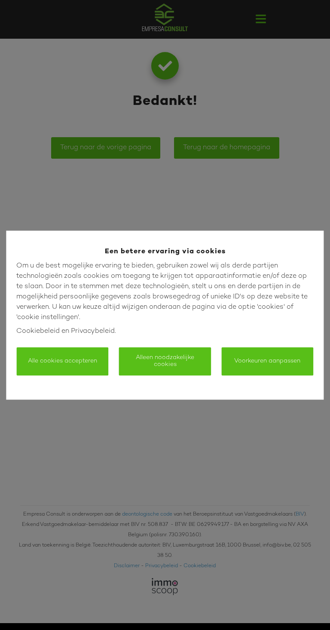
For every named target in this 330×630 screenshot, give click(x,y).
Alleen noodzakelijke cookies (165, 361)
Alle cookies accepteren (62, 361)
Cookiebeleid (38, 331)
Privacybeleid (93, 331)
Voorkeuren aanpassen (267, 361)
